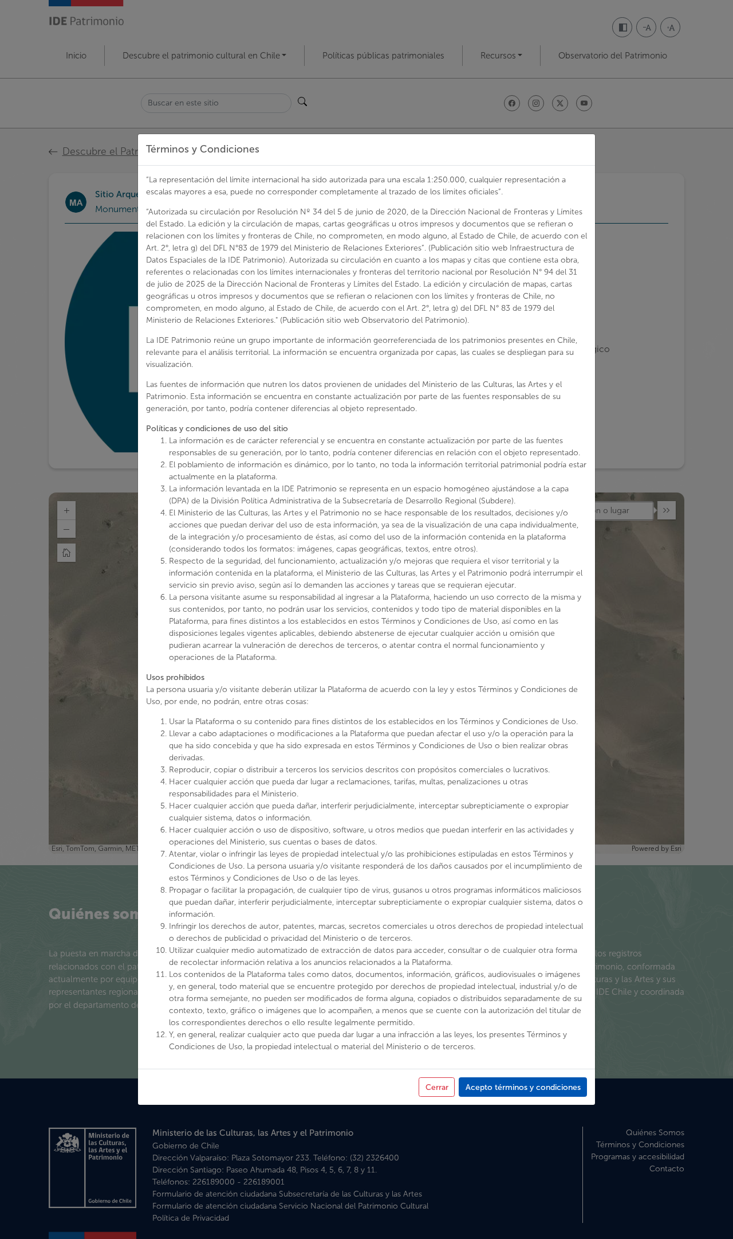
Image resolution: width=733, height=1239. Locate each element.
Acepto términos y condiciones (523, 1087)
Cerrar (436, 1087)
